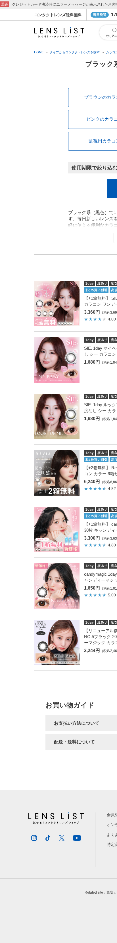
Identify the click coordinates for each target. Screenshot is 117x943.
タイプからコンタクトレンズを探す (75, 52)
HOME (38, 52)
